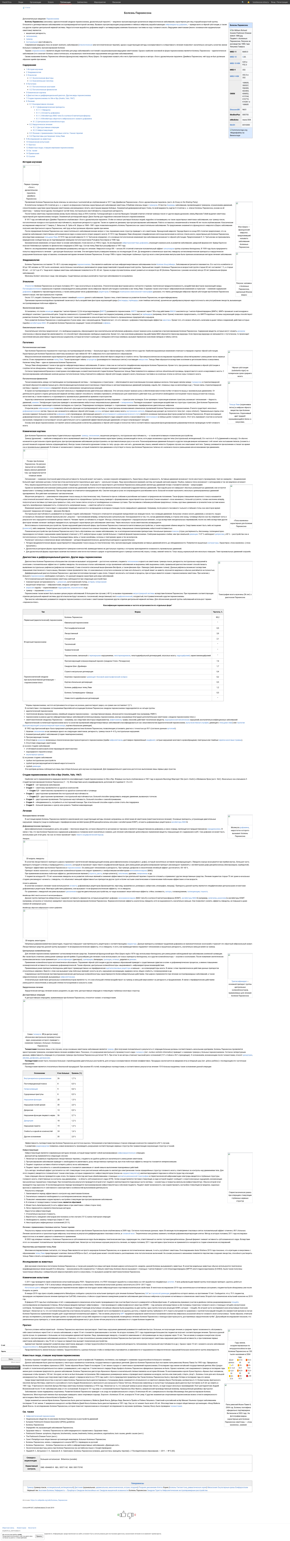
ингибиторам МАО (38, 323)
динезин (132, 959)
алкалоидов (169, 249)
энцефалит (151, 740)
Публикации (65, 2)
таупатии (241, 723)
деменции (193, 534)
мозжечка (48, 590)
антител (170, 1282)
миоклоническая (116, 1487)
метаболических (182, 720)
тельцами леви (226, 723)
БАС (147, 1293)
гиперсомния (100, 582)
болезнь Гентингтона (178, 1487)
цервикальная (102, 1487)
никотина (167, 320)
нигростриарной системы (144, 593)
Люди (20, 2)
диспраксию (45, 1058)
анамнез (80, 297)
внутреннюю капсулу (135, 411)
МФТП (103, 311)
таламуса (37, 1034)
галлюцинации (193, 891)
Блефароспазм (241, 1487)
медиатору (132, 944)
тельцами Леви (51, 237)
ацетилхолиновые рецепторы (118, 968)
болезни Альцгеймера (165, 264)
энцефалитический (124, 596)
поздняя (134, 1487)
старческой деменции (160, 1293)
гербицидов (147, 314)
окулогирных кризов (35, 754)
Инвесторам (21, 1528)
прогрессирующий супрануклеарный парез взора (44, 725)
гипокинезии (132, 561)
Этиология (29, 286)
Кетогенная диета (32, 1288)
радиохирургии (42, 1146)
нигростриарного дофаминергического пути (121, 414)
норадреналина (214, 829)
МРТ (122, 1314)
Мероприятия (100, 2)
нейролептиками (67, 977)
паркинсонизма (84, 264)
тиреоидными (95, 655)
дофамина (144, 243)
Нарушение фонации (32, 1100)
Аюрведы (171, 205)
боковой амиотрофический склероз (112, 677)
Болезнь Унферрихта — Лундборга (61, 1490)
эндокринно (170, 720)
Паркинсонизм (52, 19)
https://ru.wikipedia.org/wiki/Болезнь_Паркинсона (49, 1500)
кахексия (27, 528)
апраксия (30, 588)
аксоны (98, 411)
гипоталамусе (152, 417)
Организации (35, 2)
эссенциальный (53, 1487)
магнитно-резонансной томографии (133, 1176)
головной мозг (128, 1233)
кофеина (106, 323)
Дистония (78, 1487)
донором (241, 331)
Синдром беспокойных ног (88, 1490)
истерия (91, 582)
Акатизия (43, 1490)
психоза (175, 531)
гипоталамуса (45, 388)
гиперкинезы (142, 873)
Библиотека (82, 2)
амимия (35, 402)
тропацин (108, 959)
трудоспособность (30, 1347)
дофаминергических (31, 411)
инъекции (49, 311)
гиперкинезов (127, 402)
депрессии (219, 534)
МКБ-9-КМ (234, 76)
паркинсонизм (39, 51)
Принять (39, 1536)
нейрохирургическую (127, 1153)
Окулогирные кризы (226, 1487)
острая (127, 1487)
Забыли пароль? (15, 1362)
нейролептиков (116, 740)
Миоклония (212, 1487)
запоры (168, 891)
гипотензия (123, 873)
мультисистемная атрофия (197, 723)
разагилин (222, 898)
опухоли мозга (77, 588)
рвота (99, 873)
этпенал (115, 959)
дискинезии (71, 891)
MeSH (232, 125)
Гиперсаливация (31, 1089)
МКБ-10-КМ (235, 63)
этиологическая (85, 45)
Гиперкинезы (137, 1483)
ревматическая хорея (197, 1487)
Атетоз (160, 1487)
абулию (26, 1058)
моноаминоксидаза (126, 898)
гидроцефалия (64, 588)
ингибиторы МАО (179, 822)
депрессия (61, 582)
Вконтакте (32, 1528)
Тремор (30, 1487)
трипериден (88, 959)
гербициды (133, 300)
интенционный (67, 1487)
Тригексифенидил (239, 981)
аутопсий (171, 728)
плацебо (235, 1302)
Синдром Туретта (154, 1490)
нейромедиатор (172, 24)
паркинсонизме (74, 868)
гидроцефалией (183, 655)
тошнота (92, 873)
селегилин (212, 898)
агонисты (73, 886)
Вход (273, 2)
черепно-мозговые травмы (230, 740)
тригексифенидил (64, 959)
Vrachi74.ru (6, 2)
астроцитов (91, 359)
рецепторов (104, 292)
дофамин (183, 24)
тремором (153, 205)
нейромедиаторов (46, 408)
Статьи (27, 7)
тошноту (204, 891)
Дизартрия (28, 1121)
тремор (29, 39)
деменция (91, 677)
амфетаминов (116, 720)
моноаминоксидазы (138, 870)
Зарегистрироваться (11, 1367)
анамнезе (41, 740)
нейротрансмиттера (130, 243)
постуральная (32, 42)
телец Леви (58, 359)
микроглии (143, 359)
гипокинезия (31, 36)
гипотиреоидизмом (122, 655)
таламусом (196, 382)
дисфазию (34, 1058)
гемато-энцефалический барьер (89, 835)
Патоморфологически (32, 289)
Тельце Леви (234, 404)
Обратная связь (8, 1528)
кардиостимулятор (131, 1173)
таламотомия (176, 1406)
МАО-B (173, 311)
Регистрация (282, 2)
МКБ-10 (233, 57)
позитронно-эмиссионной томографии (136, 292)
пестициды (123, 300)
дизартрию (247, 1055)
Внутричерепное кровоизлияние (37, 1078)
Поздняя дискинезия (148, 1487)
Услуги (50, 2)
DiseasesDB (235, 110)
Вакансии (116, 2)
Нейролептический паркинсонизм (40, 1416)
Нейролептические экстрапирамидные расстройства (185, 1490)
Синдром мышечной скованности (114, 1490)
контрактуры (213, 543)
